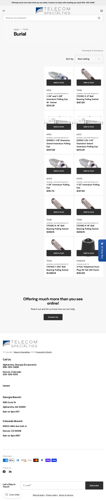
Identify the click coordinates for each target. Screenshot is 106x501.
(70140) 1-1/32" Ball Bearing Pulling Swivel (57, 268)
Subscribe (94, 485)
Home (16, 29)
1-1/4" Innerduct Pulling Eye (58, 186)
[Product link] (58, 88)
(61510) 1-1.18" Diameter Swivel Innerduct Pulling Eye (59, 143)
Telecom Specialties (22, 352)
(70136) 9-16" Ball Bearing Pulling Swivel (57, 227)
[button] (4, 11)
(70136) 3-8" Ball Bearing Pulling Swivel (87, 98)
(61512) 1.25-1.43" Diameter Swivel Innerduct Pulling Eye (87, 143)
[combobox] (53, 18)
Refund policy (39, 495)
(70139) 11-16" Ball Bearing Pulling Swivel (87, 227)
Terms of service (66, 495)
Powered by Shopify (44, 352)
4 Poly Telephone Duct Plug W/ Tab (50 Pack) (88, 268)
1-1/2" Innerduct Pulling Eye (88, 186)
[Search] (99, 18)
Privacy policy (52, 495)
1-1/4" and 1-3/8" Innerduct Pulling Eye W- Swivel (57, 99)
